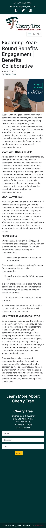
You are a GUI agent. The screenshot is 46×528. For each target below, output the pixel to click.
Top (43, 525)
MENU (36, 33)
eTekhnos (39, 525)
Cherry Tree (10, 74)
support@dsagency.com (24, 6)
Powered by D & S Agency (23, 416)
